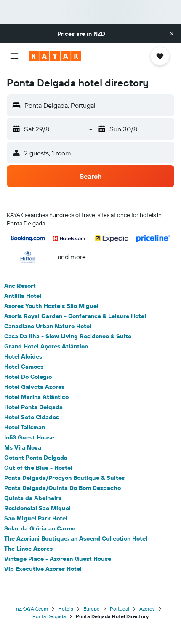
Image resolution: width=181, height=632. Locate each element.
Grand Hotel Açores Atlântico (46, 346)
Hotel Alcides (23, 356)
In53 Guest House (29, 437)
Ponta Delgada (49, 616)
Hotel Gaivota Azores (34, 387)
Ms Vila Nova (22, 447)
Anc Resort (20, 285)
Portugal (119, 608)
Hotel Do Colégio (28, 376)
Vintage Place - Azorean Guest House (57, 558)
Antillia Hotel (22, 296)
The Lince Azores (28, 548)
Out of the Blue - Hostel (38, 467)
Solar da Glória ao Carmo (39, 528)
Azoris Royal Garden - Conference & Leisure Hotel (75, 316)
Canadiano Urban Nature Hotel (47, 326)
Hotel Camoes (23, 366)
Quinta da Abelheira (33, 498)
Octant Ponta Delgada (35, 457)
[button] (171, 33)
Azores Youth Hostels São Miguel (51, 306)
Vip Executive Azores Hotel (43, 569)
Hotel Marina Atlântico (36, 397)
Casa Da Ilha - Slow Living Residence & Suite (67, 336)
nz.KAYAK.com (32, 608)
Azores (147, 608)
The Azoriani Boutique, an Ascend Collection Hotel (75, 538)
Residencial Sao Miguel (37, 508)
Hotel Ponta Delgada (33, 407)
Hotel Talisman (24, 427)
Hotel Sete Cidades (31, 417)
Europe (91, 608)
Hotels (65, 608)
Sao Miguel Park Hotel (35, 518)
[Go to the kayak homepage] (55, 56)
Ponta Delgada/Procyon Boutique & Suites (64, 478)
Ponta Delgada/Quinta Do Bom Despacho (62, 488)
